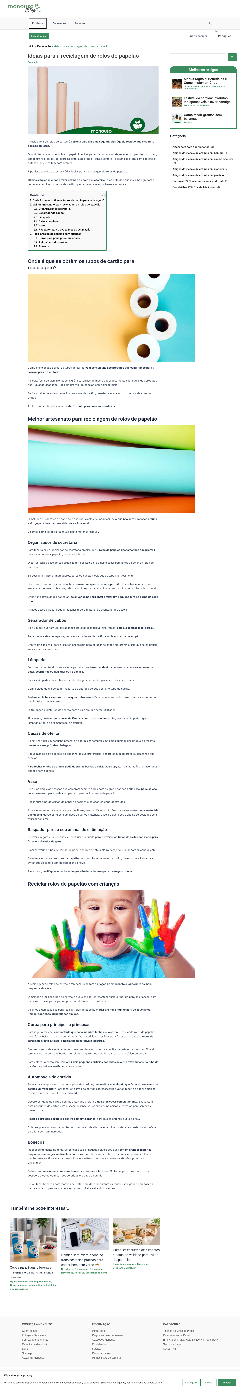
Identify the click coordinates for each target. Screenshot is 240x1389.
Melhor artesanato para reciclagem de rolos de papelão (66, 204)
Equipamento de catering (24, 1281)
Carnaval (178, 181)
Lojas (25, 1348)
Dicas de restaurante (124, 1264)
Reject (208, 1382)
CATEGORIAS (172, 1324)
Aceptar (227, 1382)
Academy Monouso (33, 1357)
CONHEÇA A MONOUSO (37, 1324)
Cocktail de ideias (205, 187)
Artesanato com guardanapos (190, 147)
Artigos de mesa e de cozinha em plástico (198, 175)
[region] (120, 1380)
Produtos (38, 23)
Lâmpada (44, 217)
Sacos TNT (169, 1348)
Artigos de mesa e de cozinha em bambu (197, 153)
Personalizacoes (102, 1353)
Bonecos (44, 246)
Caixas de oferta (49, 221)
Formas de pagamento (35, 1339)
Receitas (79, 23)
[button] (210, 23)
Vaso (42, 225)
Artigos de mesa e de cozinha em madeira (198, 169)
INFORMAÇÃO (101, 1324)
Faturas (96, 1348)
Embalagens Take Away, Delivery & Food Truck (190, 1339)
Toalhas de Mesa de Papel (178, 1330)
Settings (189, 1382)
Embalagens (81, 1269)
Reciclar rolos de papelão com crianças (56, 233)
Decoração (59, 23)
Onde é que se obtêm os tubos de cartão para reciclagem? (68, 200)
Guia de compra (197, 36)
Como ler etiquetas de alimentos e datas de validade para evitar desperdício (136, 1255)
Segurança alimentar (96, 1272)
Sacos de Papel (172, 1344)
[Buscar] (232, 57)
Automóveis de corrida (53, 242)
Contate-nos (99, 1344)
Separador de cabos (51, 213)
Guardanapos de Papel (176, 1335)
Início (31, 46)
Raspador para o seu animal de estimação (64, 229)
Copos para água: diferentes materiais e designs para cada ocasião (31, 1272)
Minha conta (99, 1330)
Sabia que (142, 1264)
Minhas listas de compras (106, 1357)
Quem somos (29, 1330)
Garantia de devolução (35, 1344)
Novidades (45, 1281)
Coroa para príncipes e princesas (59, 238)
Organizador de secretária (55, 208)
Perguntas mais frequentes (107, 1335)
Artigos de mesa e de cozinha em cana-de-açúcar (202, 159)
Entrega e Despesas (34, 1335)
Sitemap (27, 1353)
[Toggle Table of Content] (101, 195)
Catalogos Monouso (103, 1339)
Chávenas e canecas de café (206, 181)
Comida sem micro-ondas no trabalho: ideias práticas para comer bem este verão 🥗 (82, 1260)
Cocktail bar (179, 187)
